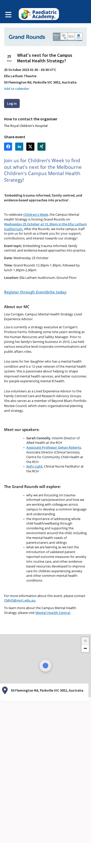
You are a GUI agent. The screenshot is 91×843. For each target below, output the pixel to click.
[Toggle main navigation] (8, 14)
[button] (16, 89)
